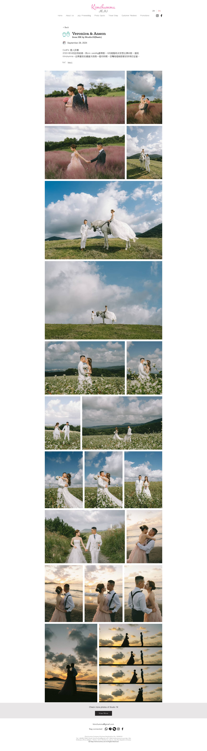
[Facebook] (161, 15)
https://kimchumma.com (98, 741)
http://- (70, 62)
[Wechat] (114, 729)
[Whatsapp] (106, 729)
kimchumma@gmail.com (103, 724)
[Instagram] (157, 15)
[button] (84, 15)
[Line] (110, 729)
